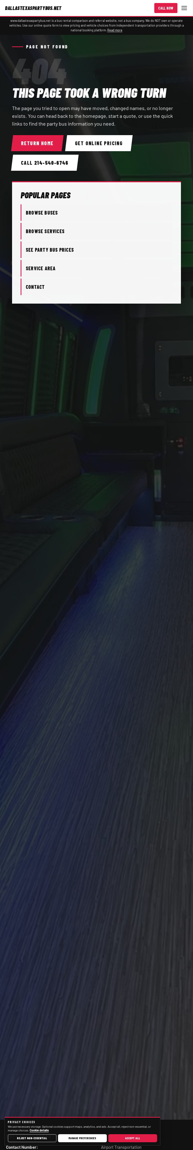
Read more (114, 30)
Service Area (41, 268)
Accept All (132, 1138)
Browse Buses (42, 213)
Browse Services (45, 231)
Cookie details (39, 1130)
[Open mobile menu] (184, 8)
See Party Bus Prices (50, 250)
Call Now (165, 8)
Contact (35, 287)
